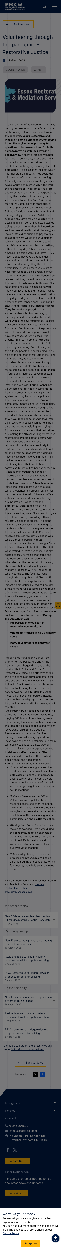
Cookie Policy (11, 1233)
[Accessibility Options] (55, 1238)
